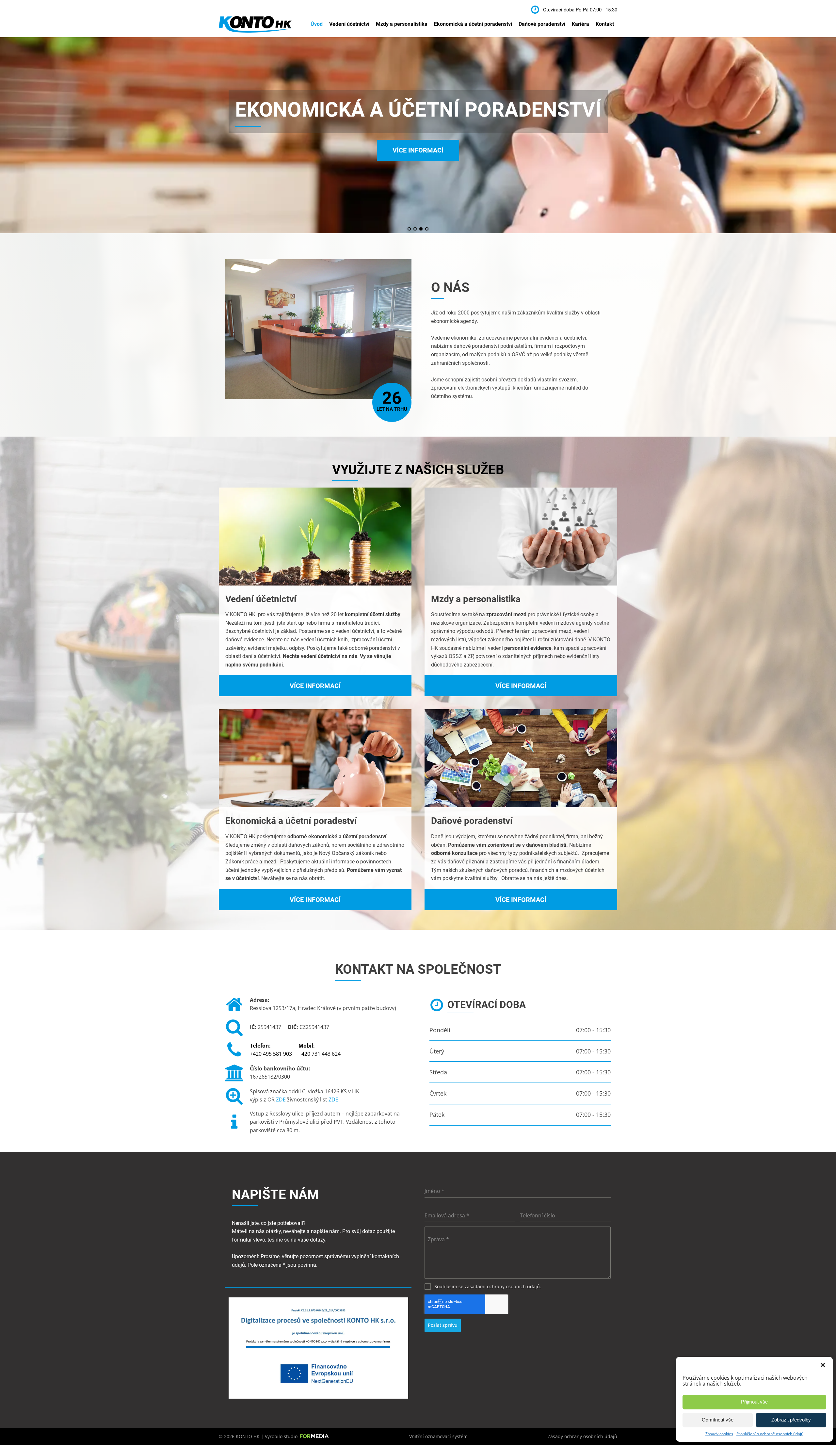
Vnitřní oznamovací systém (438, 1436)
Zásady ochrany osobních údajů (582, 1436)
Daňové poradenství (542, 24)
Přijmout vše (754, 1402)
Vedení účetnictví (349, 24)
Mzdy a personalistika (401, 24)
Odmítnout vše (717, 1419)
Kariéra (580, 24)
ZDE (281, 1099)
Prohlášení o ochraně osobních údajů (769, 1434)
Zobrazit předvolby (791, 1419)
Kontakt (605, 24)
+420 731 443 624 (319, 1050)
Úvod (317, 24)
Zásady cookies (719, 1434)
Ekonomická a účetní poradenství (473, 24)
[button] (823, 1365)
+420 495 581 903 (271, 1050)
